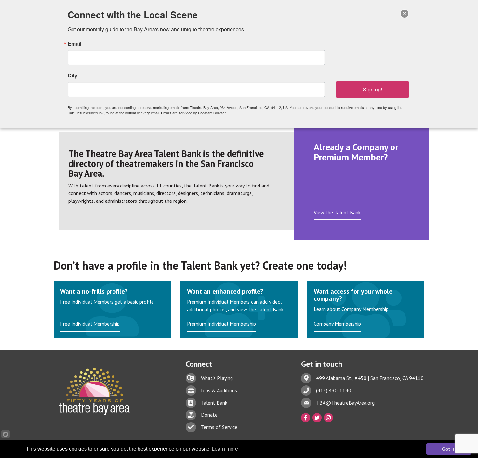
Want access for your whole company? (353, 295)
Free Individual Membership (90, 323)
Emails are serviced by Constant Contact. (194, 112)
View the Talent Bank (337, 212)
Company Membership (337, 323)
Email (74, 43)
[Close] (404, 14)
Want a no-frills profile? (94, 291)
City (72, 75)
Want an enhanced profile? (225, 291)
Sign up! (372, 89)
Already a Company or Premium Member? (356, 152)
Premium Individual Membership (221, 323)
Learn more (225, 448)
